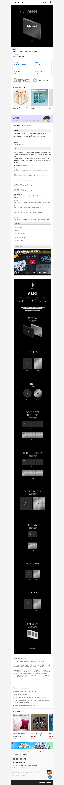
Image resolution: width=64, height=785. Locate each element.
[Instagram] (21, 759)
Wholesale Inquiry (32, 765)
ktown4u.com (26, 768)
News (33, 752)
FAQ (29, 752)
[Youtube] (25, 759)
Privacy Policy (23, 754)
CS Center (14, 765)
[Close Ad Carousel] (51, 770)
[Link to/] (46, 2)
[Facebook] (13, 759)
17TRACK (38, 772)
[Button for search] (43, 2)
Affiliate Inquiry (23, 765)
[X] (17, 759)
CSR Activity (15, 754)
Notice (25, 752)
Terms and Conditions (41, 752)
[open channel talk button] (50, 777)
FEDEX (23, 775)
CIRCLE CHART (24, 772)
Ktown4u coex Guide (17, 752)
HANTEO (15, 772)
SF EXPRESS (16, 775)
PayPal (31, 772)
